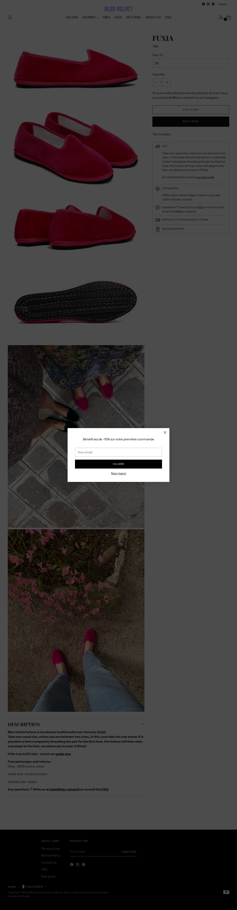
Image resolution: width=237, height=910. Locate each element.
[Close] (165, 432)
